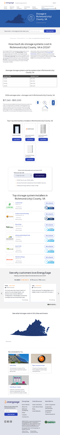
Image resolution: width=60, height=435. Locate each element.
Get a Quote (49, 203)
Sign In (54, 3)
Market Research (50, 414)
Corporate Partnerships (49, 407)
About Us (24, 407)
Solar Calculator (37, 404)
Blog (33, 409)
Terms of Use (25, 431)
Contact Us (25, 417)
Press (23, 412)
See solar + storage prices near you (16, 31)
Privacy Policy (33, 431)
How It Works (25, 404)
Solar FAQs (13, 365)
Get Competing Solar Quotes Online (47, 7)
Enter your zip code (19, 172)
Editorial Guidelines (25, 409)
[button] (16, 292)
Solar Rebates (36, 411)
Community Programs (48, 411)
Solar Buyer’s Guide (15, 387)
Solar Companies (50, 404)
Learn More (17, 139)
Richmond (8, 341)
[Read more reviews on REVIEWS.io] (51, 304)
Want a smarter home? (38, 365)
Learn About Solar (37, 407)
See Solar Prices (39, 175)
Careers (24, 414)
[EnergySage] (11, 403)
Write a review (18, 208)
